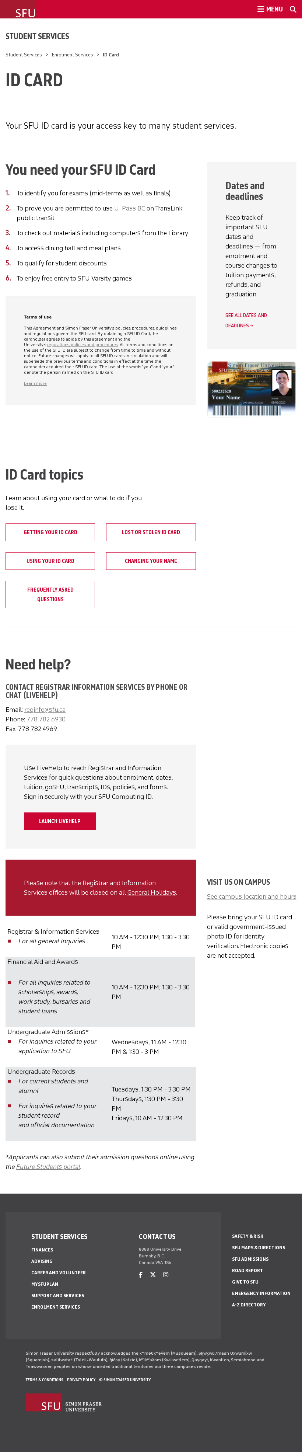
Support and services (57, 1295)
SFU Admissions (250, 1259)
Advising (42, 1261)
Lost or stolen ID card (151, 532)
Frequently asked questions (50, 594)
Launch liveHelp (60, 821)
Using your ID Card (50, 561)
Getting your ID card (50, 532)
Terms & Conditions (44, 1379)
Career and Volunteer (58, 1273)
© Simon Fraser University (125, 1379)
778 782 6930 (46, 719)
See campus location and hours (251, 896)
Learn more (35, 383)
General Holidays (151, 892)
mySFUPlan (44, 1284)
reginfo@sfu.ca (45, 710)
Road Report (247, 1270)
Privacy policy (81, 1379)
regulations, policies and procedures (82, 344)
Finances (42, 1250)
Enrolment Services (72, 55)
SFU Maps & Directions (258, 1247)
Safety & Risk (247, 1236)
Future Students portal (48, 1167)
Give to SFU (245, 1282)
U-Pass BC (129, 208)
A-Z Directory (249, 1305)
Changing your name (151, 561)
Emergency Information (261, 1293)
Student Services (37, 36)
